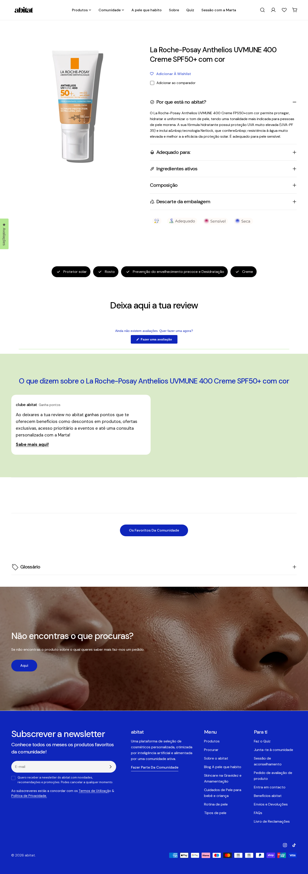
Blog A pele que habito (222, 766)
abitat (30, 855)
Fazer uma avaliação (158, 340)
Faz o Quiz (262, 741)
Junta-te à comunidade (273, 749)
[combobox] (262, 10)
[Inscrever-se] (110, 767)
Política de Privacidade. (29, 796)
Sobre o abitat (216, 758)
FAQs (258, 812)
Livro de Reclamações (272, 821)
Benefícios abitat (268, 795)
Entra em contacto (269, 787)
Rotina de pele (216, 804)
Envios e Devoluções (271, 804)
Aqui (24, 665)
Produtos (212, 741)
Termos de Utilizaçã (94, 791)
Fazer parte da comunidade (154, 767)
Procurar (211, 749)
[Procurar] (262, 9)
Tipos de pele (215, 812)
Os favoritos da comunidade (154, 530)
